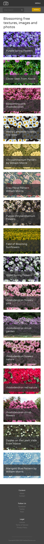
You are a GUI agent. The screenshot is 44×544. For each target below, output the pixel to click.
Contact (22, 496)
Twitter (22, 509)
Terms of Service (22, 525)
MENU (38, 3)
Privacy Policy (22, 527)
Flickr (22, 512)
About (22, 493)
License (22, 522)
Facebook (22, 506)
